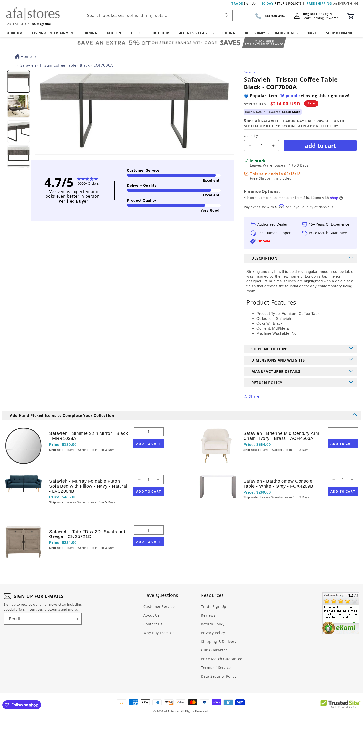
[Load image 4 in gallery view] (18, 157)
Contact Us (153, 624)
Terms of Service (216, 667)
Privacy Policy (213, 632)
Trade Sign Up (213, 606)
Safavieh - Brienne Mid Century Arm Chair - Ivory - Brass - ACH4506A (281, 436)
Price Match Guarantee (221, 658)
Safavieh (251, 72)
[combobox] (157, 15)
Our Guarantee (214, 650)
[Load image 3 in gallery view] (18, 131)
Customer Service (159, 606)
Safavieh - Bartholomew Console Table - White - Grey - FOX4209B (278, 484)
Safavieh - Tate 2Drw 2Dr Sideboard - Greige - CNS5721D (88, 534)
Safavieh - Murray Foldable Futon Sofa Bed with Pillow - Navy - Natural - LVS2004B (88, 486)
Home (26, 56)
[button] (350, 16)
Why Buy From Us (159, 632)
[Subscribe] (76, 619)
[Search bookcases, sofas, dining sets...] (227, 15)
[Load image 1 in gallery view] (18, 81)
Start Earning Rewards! (321, 18)
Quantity (251, 135)
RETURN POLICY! (281, 3)
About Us (151, 615)
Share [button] (254, 396)
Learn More (291, 112)
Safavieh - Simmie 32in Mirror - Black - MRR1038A (88, 436)
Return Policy (213, 624)
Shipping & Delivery (218, 641)
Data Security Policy (218, 676)
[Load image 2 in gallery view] (18, 106)
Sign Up (243, 3)
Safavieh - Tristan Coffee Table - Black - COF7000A (66, 65)
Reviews (208, 615)
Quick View (75, 458)
